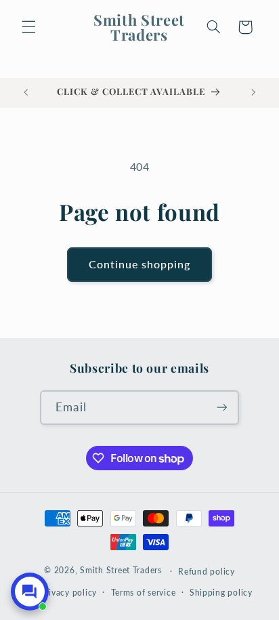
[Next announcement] (253, 93)
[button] (28, 27)
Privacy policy (69, 592)
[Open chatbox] (30, 592)
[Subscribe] (221, 407)
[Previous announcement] (26, 93)
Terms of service (143, 592)
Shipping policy (221, 592)
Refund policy (206, 571)
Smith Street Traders (121, 570)
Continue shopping (140, 263)
